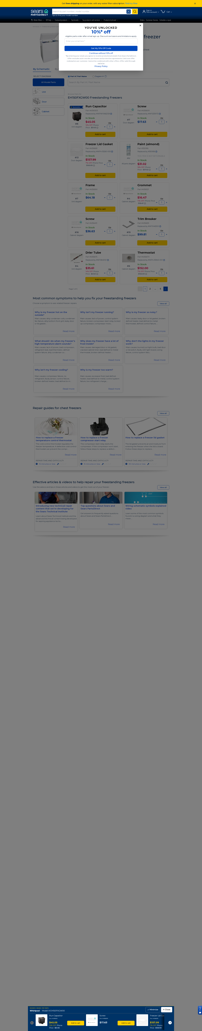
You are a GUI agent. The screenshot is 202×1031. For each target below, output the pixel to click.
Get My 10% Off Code (101, 48)
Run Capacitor (56, 1016)
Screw (102, 1016)
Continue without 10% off (101, 53)
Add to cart (75, 1023)
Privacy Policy (101, 66)
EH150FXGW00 (57, 1011)
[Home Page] (40, 12)
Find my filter (131, 3)
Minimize (153, 1009)
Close (166, 1009)
